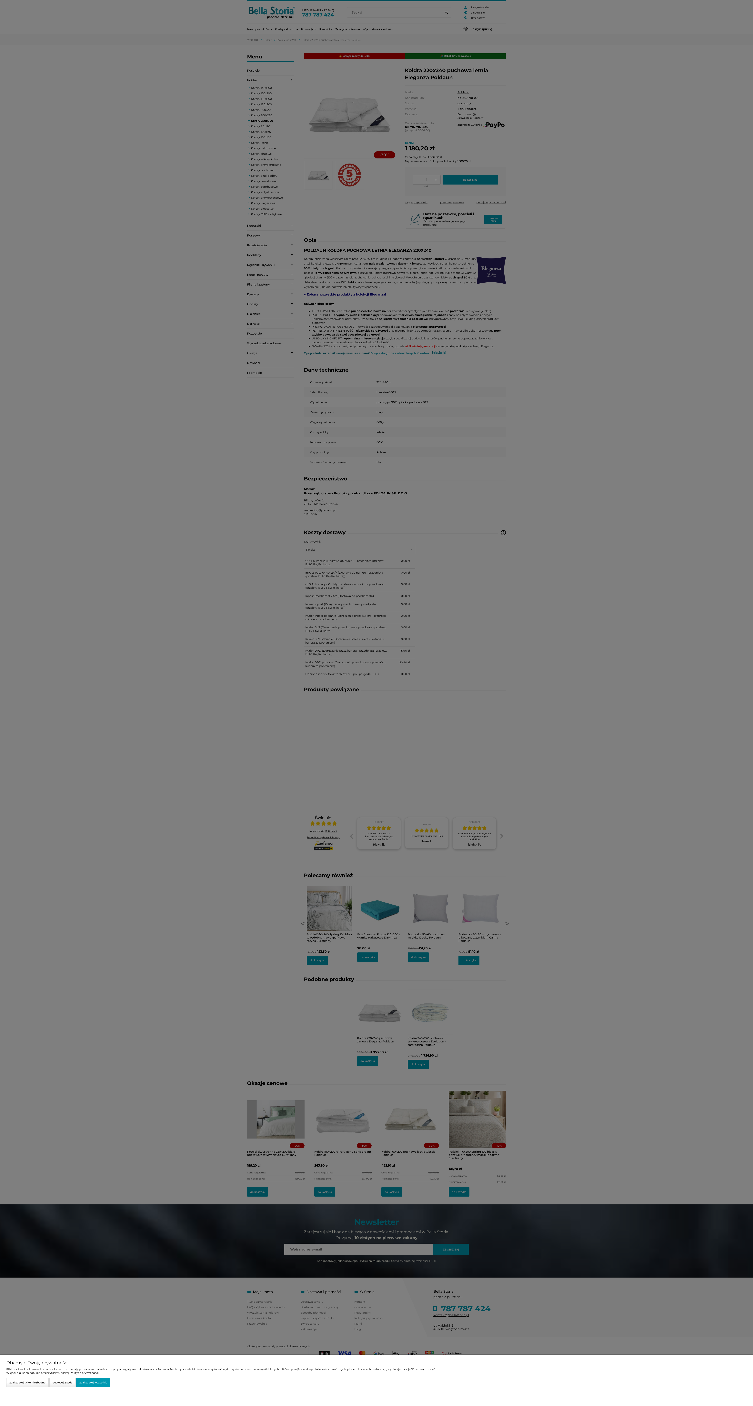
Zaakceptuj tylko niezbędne (27, 1382)
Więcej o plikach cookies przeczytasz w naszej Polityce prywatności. (52, 1373)
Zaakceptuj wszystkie (93, 1382)
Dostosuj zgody (62, 1382)
